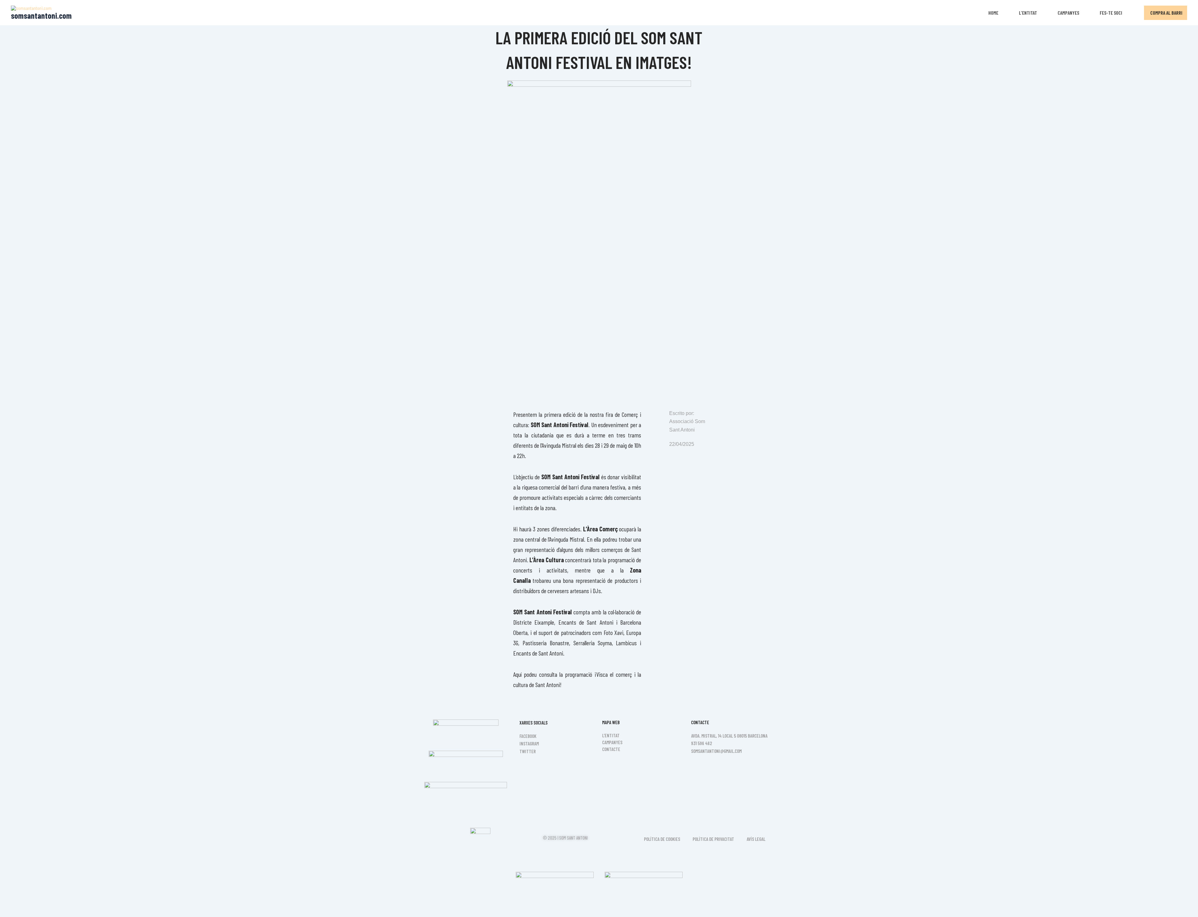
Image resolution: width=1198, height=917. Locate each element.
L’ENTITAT (1028, 13)
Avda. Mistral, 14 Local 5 (713, 736)
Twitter (527, 751)
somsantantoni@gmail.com (716, 751)
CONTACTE (611, 749)
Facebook (527, 736)
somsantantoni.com (41, 15)
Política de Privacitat (713, 839)
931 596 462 (701, 743)
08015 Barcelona (752, 736)
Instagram (529, 743)
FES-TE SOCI (1111, 13)
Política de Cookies (662, 839)
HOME (993, 13)
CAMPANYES (1068, 13)
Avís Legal (756, 839)
